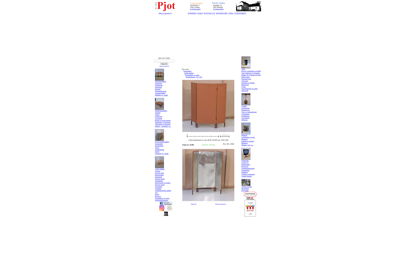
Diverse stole (159, 173)
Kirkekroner (245, 110)
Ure (156, 193)
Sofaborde (158, 117)
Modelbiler (245, 189)
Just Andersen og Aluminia (250, 73)
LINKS (230, 13)
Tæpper (157, 171)
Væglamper (245, 114)
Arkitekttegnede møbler (163, 191)
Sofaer (157, 115)
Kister (157, 194)
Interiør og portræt (247, 141)
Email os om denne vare (220, 204)
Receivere (244, 166)
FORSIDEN (192, 13)
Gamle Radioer (246, 176)
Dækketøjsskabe (160, 91)
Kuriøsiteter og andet (162, 198)
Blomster (244, 139)
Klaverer (158, 196)
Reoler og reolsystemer (163, 120)
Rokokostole (159, 175)
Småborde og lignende (162, 122)
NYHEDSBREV (240, 13)
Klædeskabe (159, 146)
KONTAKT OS (209, 13)
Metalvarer (245, 85)
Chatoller (158, 189)
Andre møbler (189, 73)
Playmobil (244, 191)
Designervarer (246, 79)
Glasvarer (244, 81)
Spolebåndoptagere (161, 200)
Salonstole (158, 177)
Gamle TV (245, 163)
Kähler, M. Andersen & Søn (251, 75)
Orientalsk (158, 187)
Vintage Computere (248, 174)
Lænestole (158, 118)
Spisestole (158, 87)
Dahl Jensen (245, 77)
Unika (243, 87)
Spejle (157, 152)
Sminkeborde (159, 150)
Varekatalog (187, 71)
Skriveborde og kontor (162, 183)
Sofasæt (157, 113)
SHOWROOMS (221, 13)
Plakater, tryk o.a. (247, 145)
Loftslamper (245, 108)
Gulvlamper (245, 118)
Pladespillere (245, 165)
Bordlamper (245, 116)
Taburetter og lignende (162, 124)
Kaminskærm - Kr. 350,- (194, 77)
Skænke (158, 89)
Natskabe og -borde (161, 154)
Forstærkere (245, 170)
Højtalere (244, 172)
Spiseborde (159, 85)
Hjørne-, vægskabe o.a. (163, 126)
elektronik (244, 91)
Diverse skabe (160, 185)
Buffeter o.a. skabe (161, 95)
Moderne (244, 120)
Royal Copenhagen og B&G (251, 71)
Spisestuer (158, 83)
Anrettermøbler (160, 93)
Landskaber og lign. (248, 137)
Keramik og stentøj (247, 83)
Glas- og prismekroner (249, 112)
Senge (157, 148)
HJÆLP (200, 13)
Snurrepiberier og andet (249, 89)
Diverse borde (160, 179)
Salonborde (159, 181)
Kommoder (159, 144)
